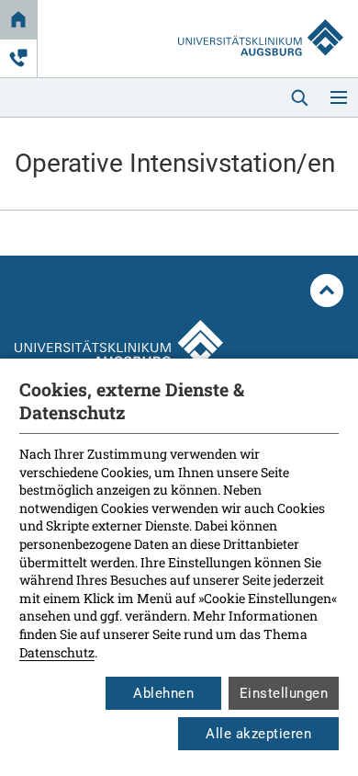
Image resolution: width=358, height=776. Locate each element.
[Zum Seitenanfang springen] (326, 290)
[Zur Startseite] (260, 20)
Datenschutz (57, 652)
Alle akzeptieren (258, 733)
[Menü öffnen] (338, 97)
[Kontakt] (18, 58)
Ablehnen (163, 693)
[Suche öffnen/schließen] (299, 97)
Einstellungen (284, 693)
